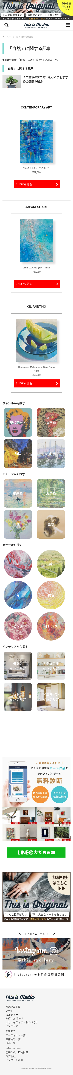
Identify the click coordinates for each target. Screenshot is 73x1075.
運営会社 (11, 1056)
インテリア (12, 1025)
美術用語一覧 (13, 1039)
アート (9, 1010)
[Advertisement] (36, 735)
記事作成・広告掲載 (17, 1052)
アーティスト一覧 (16, 1035)
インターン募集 (14, 1059)
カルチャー (12, 1014)
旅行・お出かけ (14, 1018)
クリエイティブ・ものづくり (22, 1022)
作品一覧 (11, 1042)
